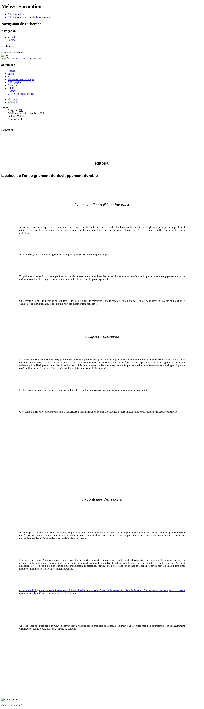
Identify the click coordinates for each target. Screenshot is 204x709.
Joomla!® (17, 705)
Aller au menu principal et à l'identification (29, 17)
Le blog (11, 39)
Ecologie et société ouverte (21, 93)
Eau (10, 76)
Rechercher (7, 52)
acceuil (11, 37)
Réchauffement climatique (21, 79)
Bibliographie (14, 82)
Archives (12, 85)
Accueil (11, 70)
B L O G (27, 58)
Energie (11, 73)
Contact (11, 91)
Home (19, 58)
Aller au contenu (16, 14)
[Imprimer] (13, 99)
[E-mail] (12, 102)
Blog (21, 110)
